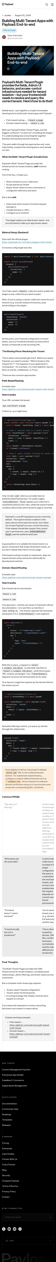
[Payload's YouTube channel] (14, 1229)
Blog (4, 1170)
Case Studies (8, 1154)
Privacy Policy (9, 1192)
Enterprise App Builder (13, 1075)
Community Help (10, 1109)
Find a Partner (8, 1165)
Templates (7, 1120)
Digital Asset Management (14, 1086)
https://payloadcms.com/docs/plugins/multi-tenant (27, 242)
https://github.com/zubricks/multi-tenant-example (26, 578)
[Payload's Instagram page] (20, 1229)
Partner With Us (9, 1159)
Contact (6, 1197)
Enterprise (7, 1149)
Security (6, 1176)
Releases (6, 1125)
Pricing (5, 1143)
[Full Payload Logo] (8, 4)
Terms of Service (10, 1186)
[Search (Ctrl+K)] (46, 4)
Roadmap (6, 1115)
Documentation (9, 1104)
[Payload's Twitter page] (3, 1229)
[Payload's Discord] (9, 1229)
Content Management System (16, 1070)
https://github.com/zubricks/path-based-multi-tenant (28, 389)
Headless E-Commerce (13, 1080)
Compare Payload (10, 1181)
